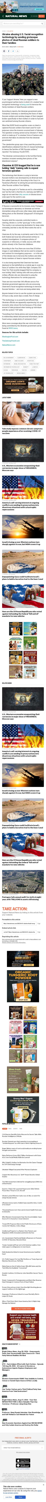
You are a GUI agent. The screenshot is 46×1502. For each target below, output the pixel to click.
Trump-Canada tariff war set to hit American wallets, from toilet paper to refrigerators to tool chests (21, 1246)
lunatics (23, 58)
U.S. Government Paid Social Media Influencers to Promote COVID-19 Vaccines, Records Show (22, 1239)
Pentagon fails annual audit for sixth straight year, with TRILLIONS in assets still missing (21, 898)
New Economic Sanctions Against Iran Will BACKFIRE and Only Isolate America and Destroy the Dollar (22, 1424)
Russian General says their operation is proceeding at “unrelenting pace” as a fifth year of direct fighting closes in (22, 1142)
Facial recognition (26, 57)
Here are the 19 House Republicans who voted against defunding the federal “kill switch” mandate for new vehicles (22, 613)
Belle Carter (13, 500)
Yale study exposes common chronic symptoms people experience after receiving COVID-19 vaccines (22, 431)
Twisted (38, 58)
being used (25, 105)
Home (4, 31)
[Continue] (42, 1447)
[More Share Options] (18, 51)
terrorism (33, 58)
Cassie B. (12, 426)
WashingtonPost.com (10, 337)
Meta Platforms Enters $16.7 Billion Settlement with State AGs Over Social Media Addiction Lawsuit (21, 1156)
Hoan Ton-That (36, 57)
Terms (9, 1475)
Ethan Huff (13, 46)
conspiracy (33, 55)
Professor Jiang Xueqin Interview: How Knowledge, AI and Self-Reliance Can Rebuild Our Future (22, 1413)
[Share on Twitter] (13, 51)
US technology (11, 60)
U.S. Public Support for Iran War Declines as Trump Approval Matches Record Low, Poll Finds (22, 1260)
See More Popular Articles (23, 1308)
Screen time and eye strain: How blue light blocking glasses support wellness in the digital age (22, 1288)
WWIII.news (13, 328)
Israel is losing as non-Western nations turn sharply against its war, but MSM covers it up (21, 543)
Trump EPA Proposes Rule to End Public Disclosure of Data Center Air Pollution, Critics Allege (21, 1225)
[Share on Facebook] (9, 51)
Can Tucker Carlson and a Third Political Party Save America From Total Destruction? (21, 1390)
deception (10, 57)
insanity (18, 58)
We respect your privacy (23, 1452)
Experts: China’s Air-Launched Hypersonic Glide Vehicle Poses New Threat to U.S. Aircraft (20, 1189)
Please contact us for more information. (14, 942)
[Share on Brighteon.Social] (4, 51)
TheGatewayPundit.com (11, 341)
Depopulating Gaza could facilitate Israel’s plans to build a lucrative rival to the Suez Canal (22, 578)
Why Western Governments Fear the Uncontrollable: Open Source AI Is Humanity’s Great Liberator (22, 1218)
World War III (19, 60)
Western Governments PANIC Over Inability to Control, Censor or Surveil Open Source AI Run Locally (22, 1380)
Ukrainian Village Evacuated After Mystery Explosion (19, 1169)
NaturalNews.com (8, 345)
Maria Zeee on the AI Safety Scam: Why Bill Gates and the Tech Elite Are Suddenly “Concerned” (21, 1267)
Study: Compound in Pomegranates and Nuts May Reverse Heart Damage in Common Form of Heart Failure (21, 1281)
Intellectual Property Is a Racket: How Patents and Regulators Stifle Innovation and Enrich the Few (19, 1232)
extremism (17, 57)
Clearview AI (18, 55)
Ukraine (4, 60)
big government (10, 55)
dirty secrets (24, 194)
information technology (8, 58)
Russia (28, 58)
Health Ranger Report (10, 1344)
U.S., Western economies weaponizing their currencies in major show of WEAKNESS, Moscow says (21, 468)
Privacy (5, 1475)
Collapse (10, 31)
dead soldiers (19, 361)
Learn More (8, 1497)
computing (26, 55)
